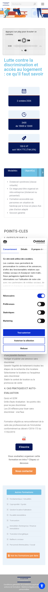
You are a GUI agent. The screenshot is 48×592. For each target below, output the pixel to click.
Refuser (24, 348)
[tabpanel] (24, 197)
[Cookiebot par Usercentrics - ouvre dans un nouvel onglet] (34, 242)
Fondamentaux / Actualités (20, 499)
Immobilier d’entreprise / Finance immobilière (23, 527)
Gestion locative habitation (20, 509)
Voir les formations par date (24, 555)
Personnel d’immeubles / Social (22, 544)
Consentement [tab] (10, 249)
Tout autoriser (24, 333)
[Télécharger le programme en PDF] (24, 438)
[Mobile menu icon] (42, 4)
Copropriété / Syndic (18, 504)
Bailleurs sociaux (16, 539)
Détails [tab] (24, 249)
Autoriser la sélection (24, 340)
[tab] (12, 172)
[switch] (41, 304)
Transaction (14, 520)
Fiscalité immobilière (18, 515)
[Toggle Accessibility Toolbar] (41, 585)
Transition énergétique (19, 534)
